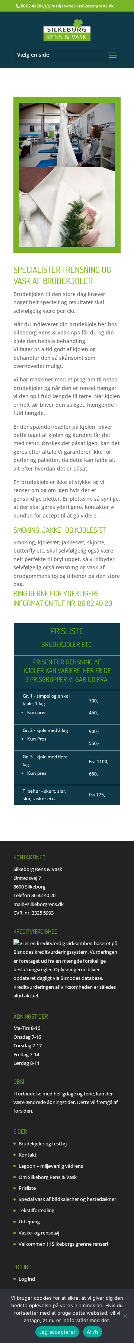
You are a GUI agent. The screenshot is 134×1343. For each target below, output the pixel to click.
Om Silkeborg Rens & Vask (48, 1177)
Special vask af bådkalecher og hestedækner (67, 1199)
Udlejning (29, 1221)
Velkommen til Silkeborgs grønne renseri (63, 1243)
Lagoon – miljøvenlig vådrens (51, 1166)
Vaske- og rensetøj (39, 1232)
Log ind (27, 1279)
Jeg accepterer (57, 1332)
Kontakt (27, 1154)
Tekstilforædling (36, 1210)
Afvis (93, 1332)
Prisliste (27, 1188)
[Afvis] (124, 1316)
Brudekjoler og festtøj (43, 1143)
